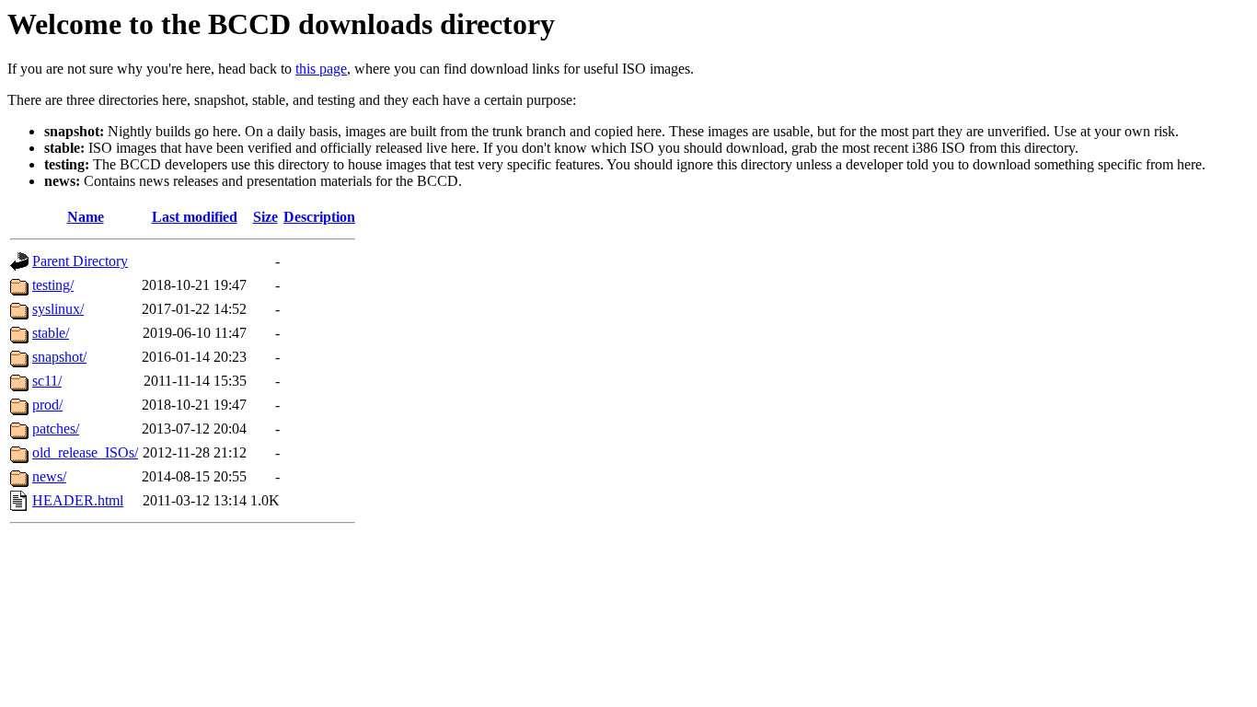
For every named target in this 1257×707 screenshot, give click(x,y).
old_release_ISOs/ (85, 452)
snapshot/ (59, 357)
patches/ (55, 428)
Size (265, 217)
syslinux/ (58, 309)
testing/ (53, 285)
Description (319, 217)
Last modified (194, 217)
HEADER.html (77, 500)
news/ (49, 476)
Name (85, 217)
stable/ (50, 333)
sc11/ (47, 380)
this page (321, 68)
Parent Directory (80, 261)
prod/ (47, 404)
